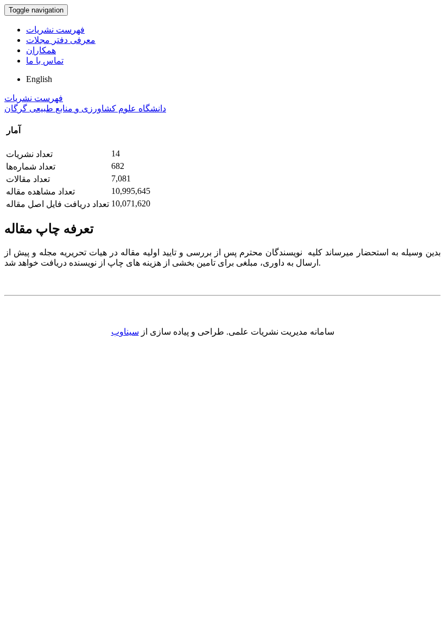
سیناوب (125, 331)
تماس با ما (44, 60)
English (39, 79)
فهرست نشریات (55, 29)
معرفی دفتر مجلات (61, 40)
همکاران (41, 50)
